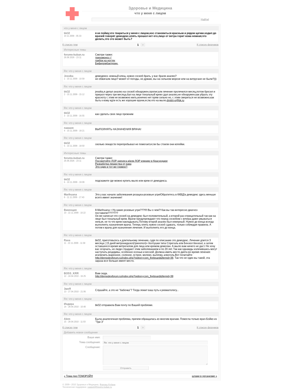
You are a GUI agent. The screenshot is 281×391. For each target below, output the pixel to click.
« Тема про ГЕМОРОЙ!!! (78, 376)
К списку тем (70, 44)
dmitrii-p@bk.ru (175, 100)
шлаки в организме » (204, 376)
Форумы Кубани (107, 384)
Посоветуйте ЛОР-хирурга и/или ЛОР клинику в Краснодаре (131, 161)
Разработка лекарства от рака (113, 164)
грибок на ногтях (105, 60)
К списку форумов (208, 44)
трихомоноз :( (103, 57)
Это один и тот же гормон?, (111, 166)
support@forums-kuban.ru (99, 387)
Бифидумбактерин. (106, 63)
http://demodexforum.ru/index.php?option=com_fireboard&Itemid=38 (134, 257)
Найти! (205, 19)
